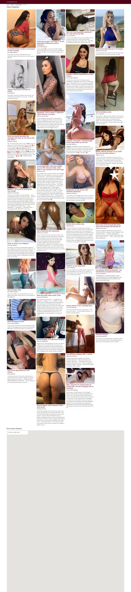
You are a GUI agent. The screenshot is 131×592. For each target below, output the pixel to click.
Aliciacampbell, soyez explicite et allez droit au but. (50, 406)
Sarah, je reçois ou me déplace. (18, 243)
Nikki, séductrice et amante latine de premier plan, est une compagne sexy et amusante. (80, 386)
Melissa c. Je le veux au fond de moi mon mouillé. (19, 190)
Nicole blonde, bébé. (14, 290)
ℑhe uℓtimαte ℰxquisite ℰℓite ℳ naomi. (79, 354)
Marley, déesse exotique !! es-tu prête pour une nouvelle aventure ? (109, 152)
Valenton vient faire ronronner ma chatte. (18, 90)
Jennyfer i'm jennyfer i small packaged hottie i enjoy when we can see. (79, 141)
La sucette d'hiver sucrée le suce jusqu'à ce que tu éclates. (21, 49)
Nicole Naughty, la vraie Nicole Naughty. (50, 339)
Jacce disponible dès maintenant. (48, 231)
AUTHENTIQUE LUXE (12, 2)
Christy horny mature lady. (75, 224)
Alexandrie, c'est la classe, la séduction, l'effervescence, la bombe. (50, 113)
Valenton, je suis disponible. (75, 266)
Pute (8, 4)
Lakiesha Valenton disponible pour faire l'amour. (79, 75)
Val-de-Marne (18, 4)
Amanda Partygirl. (102, 334)
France (12, 4)
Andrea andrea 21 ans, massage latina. (79, 306)
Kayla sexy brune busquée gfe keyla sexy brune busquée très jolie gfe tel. (108, 225)
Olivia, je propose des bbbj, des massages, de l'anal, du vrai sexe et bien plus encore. (21, 137)
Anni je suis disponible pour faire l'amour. (18, 371)
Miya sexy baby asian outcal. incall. (49, 295)
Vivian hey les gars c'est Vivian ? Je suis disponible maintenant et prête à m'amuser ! (50, 43)
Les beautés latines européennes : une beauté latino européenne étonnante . (109, 271)
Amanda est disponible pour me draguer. (109, 49)
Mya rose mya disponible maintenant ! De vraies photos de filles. (79, 33)
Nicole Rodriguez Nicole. (15, 321)
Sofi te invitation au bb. (104, 112)
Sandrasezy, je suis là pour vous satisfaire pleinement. (77, 190)
